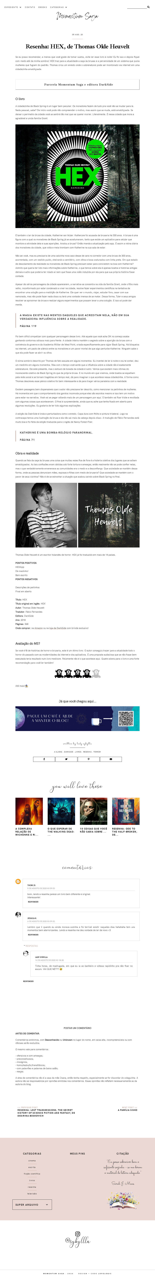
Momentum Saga (54, 1273)
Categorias (57, 7)
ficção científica (32, 1173)
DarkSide (68, 752)
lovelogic (105, 1273)
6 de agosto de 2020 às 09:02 (41, 921)
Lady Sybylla (84, 743)
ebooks (42, 7)
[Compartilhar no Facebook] (44, 759)
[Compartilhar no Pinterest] (89, 759)
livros (78, 752)
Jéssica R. (32, 918)
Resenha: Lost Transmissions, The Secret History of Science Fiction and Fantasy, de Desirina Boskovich (46, 1113)
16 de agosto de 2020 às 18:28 (49, 960)
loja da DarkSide (57, 628)
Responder (33, 902)
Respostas (32, 945)
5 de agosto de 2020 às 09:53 (41, 888)
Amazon (39, 628)
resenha (87, 752)
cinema (32, 1160)
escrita (32, 1167)
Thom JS (31, 885)
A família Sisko (127, 1110)
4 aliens (58, 752)
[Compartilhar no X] (66, 759)
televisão (32, 1193)
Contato (30, 7)
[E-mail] (111, 759)
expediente (11, 7)
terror (97, 752)
